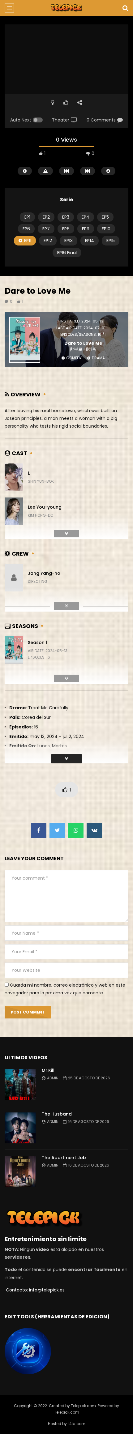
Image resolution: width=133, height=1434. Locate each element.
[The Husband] (20, 1127)
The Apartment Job (64, 1157)
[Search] (125, 8)
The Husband (57, 1114)
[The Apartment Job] (20, 1171)
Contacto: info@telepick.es (35, 1290)
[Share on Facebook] (38, 830)
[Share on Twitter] (57, 830)
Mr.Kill (49, 1070)
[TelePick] (66, 8)
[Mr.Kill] (20, 1084)
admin (52, 1078)
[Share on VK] (94, 830)
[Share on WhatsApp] (76, 830)
